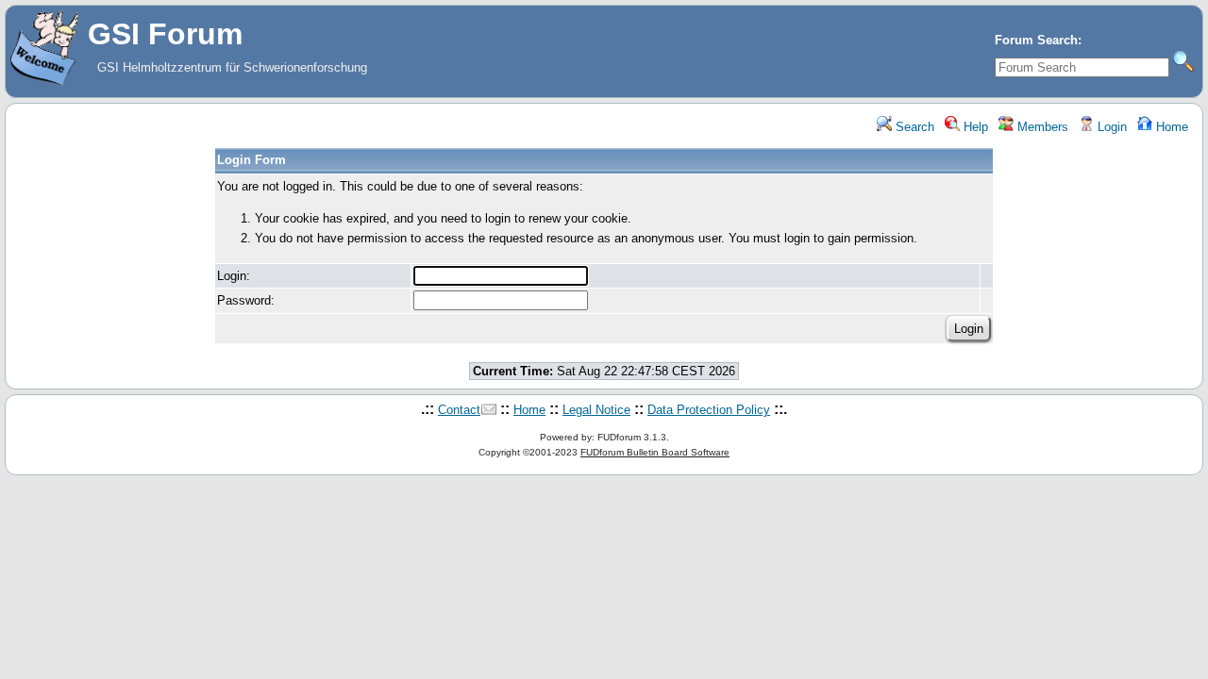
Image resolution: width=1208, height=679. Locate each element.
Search (913, 127)
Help (974, 127)
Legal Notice (596, 410)
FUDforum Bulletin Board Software (655, 452)
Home (1170, 127)
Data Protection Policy (708, 410)
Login (1110, 127)
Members (1041, 127)
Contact (459, 410)
